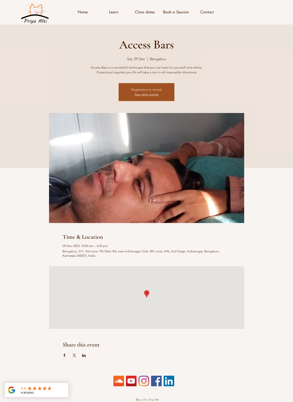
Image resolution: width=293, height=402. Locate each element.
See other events (146, 94)
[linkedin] (169, 381)
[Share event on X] (74, 355)
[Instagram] (144, 381)
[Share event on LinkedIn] (84, 355)
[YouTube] (131, 381)
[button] (82, 12)
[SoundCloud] (118, 381)
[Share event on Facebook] (64, 355)
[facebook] (156, 381)
